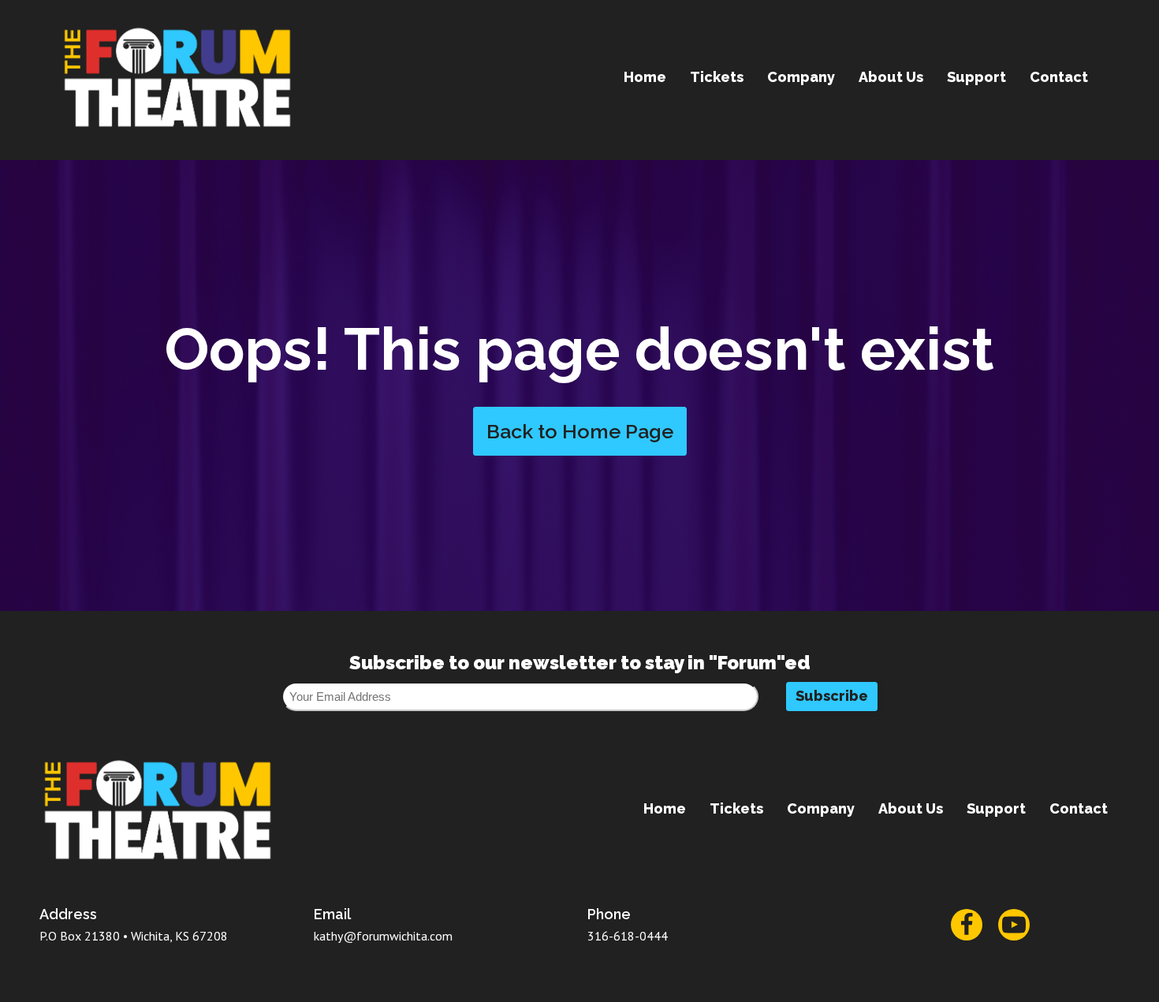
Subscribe (832, 695)
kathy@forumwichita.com (383, 936)
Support (976, 77)
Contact (1059, 77)
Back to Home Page (579, 431)
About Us (891, 77)
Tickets (716, 77)
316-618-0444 (627, 936)
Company (801, 77)
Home (645, 77)
